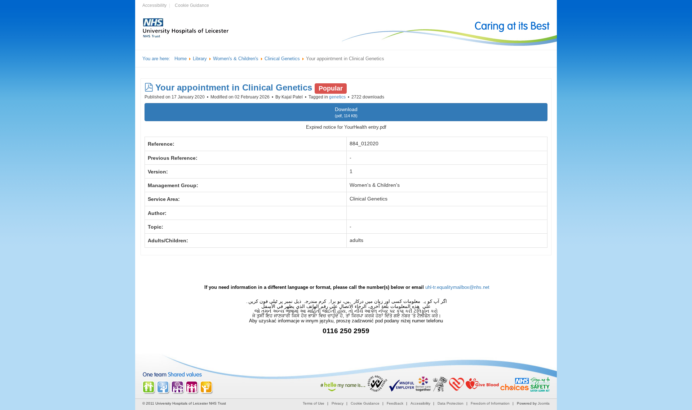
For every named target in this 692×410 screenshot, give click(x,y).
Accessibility (154, 5)
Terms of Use (313, 403)
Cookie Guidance (192, 5)
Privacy (337, 403)
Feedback (395, 403)
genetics (337, 97)
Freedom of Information (490, 403)
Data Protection (450, 403)
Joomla (544, 403)
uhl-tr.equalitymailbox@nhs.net (457, 287)
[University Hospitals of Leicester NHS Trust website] (186, 36)
